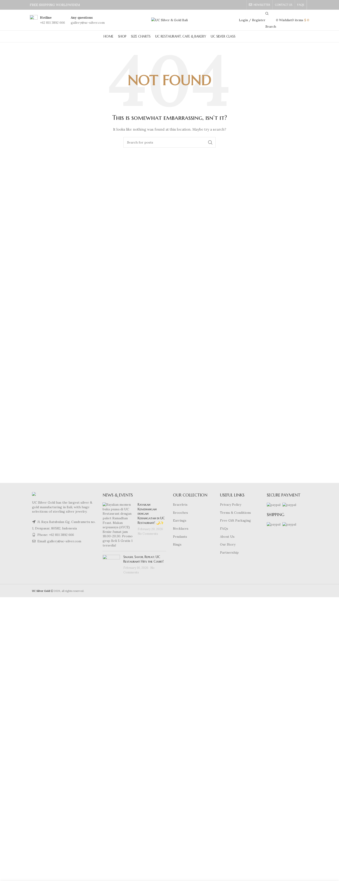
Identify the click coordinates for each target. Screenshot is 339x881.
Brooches (180, 513)
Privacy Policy (230, 504)
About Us (227, 536)
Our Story (227, 544)
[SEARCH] (210, 142)
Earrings (179, 520)
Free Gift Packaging (235, 520)
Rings (177, 544)
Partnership (229, 552)
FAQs (224, 528)
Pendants (180, 536)
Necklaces (180, 528)
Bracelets (180, 504)
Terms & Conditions (235, 513)
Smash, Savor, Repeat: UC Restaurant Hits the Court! (143, 559)
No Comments (148, 533)
